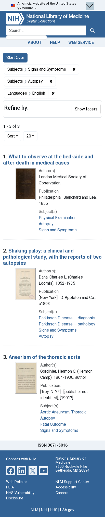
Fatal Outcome (53, 424)
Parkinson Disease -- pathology (67, 324)
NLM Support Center (72, 482)
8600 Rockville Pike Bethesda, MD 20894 (72, 468)
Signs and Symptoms (58, 230)
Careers (62, 493)
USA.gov (67, 510)
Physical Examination (57, 217)
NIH (44, 510)
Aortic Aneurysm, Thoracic (63, 412)
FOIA (10, 487)
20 (32, 135)
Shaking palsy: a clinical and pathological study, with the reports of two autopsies (52, 257)
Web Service (81, 42)
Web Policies (16, 482)
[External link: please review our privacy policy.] (10, 470)
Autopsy (46, 223)
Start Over (15, 57)
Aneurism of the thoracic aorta (44, 357)
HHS (53, 510)
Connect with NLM (21, 459)
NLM (34, 510)
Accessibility (66, 487)
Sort (11, 136)
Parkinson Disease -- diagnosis (67, 318)
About (35, 42)
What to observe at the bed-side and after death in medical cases (48, 160)
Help (55, 42)
